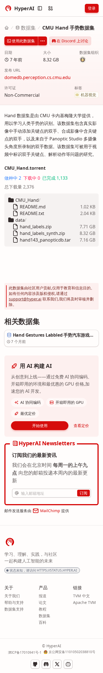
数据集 (28, 27)
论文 (42, 602)
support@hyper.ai (25, 299)
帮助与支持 (14, 602)
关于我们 (12, 595)
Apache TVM (84, 602)
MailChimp (50, 510)
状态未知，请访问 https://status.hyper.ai (43, 570)
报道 (42, 595)
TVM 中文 (81, 595)
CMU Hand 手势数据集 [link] (68, 27)
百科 (42, 622)
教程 (42, 609)
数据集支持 (14, 609)
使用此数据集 (23, 40)
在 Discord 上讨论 (72, 40)
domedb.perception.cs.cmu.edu (37, 77)
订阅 (83, 493)
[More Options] (42, 40)
